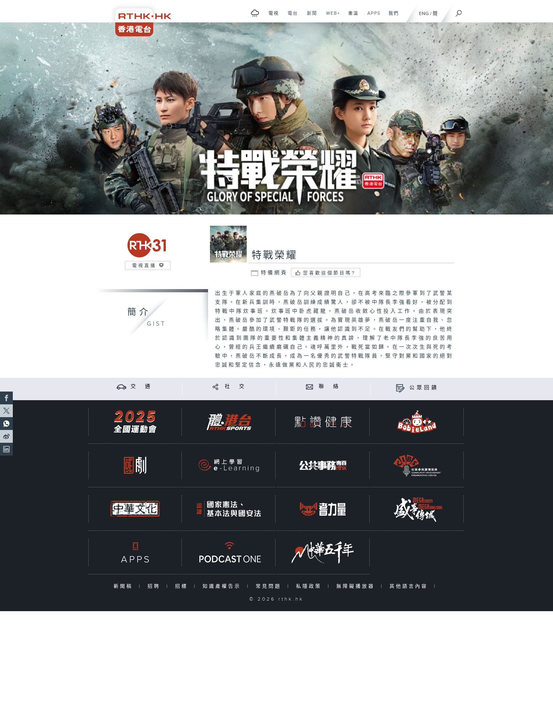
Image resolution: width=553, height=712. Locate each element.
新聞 (309, 16)
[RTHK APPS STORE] (135, 552)
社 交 (235, 387)
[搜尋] (459, 11)
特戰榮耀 (275, 255)
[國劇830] (135, 465)
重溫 (350, 16)
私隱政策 (310, 586)
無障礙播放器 (357, 586)
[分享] (215, 386)
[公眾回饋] (400, 388)
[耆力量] (323, 508)
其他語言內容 (410, 586)
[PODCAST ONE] (228, 552)
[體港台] (228, 421)
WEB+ (330, 16)
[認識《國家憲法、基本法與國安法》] (228, 508)
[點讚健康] (323, 421)
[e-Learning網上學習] (228, 465)
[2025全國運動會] (135, 421)
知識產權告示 (223, 586)
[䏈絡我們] (309, 386)
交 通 (141, 387)
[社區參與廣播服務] (417, 465)
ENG (424, 13)
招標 (183, 586)
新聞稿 (125, 586)
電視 (271, 16)
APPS (372, 16)
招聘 (155, 586)
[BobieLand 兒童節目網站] (417, 421)
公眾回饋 (424, 388)
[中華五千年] (323, 552)
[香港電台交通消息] (121, 386)
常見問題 (270, 586)
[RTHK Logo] (139, 18)
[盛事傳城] (417, 508)
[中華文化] (135, 508)
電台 (290, 16)
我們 (391, 16)
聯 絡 (330, 387)
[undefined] (254, 13)
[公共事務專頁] (323, 465)
